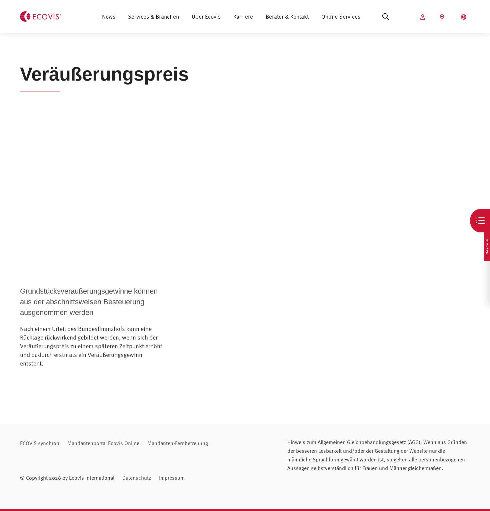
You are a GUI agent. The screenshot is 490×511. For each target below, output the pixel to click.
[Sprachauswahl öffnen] (464, 17)
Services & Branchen (153, 16)
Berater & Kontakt (287, 16)
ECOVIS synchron (39, 443)
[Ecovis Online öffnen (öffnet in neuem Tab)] (423, 17)
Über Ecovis (206, 16)
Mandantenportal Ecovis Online (103, 443)
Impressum (172, 478)
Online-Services (340, 16)
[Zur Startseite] (40, 16)
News (108, 16)
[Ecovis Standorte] (443, 17)
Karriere (243, 16)
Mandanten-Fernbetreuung (177, 443)
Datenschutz (136, 478)
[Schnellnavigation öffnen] (480, 220)
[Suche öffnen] (385, 16)
